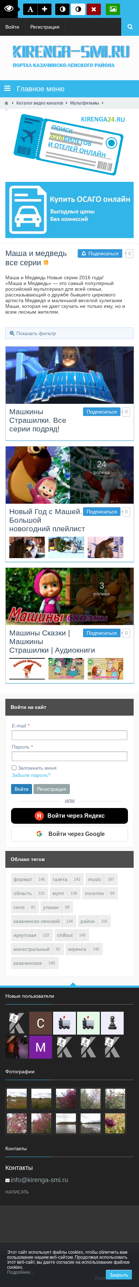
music (94, 879)
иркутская (25, 935)
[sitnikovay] (64, 1047)
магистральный (32, 949)
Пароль (20, 747)
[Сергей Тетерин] (40, 1023)
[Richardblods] (16, 1023)
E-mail (19, 726)
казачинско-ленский (37, 921)
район (88, 921)
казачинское (28, 963)
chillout (65, 935)
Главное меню (37, 89)
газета (60, 879)
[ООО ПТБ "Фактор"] (88, 1047)
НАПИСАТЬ (17, 1192)
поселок (94, 893)
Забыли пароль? (31, 775)
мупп (58, 893)
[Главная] (6, 103)
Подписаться (102, 412)
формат (23, 879)
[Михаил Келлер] (40, 1047)
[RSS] (46, 262)
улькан (51, 907)
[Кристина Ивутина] (112, 1047)
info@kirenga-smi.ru (39, 1180)
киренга (77, 949)
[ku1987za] (64, 1023)
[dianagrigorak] (16, 1047)
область (23, 893)
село (19, 907)
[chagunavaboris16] (112, 1023)
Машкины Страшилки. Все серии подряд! (37, 420)
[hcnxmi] (88, 1023)
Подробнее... (20, 1272)
